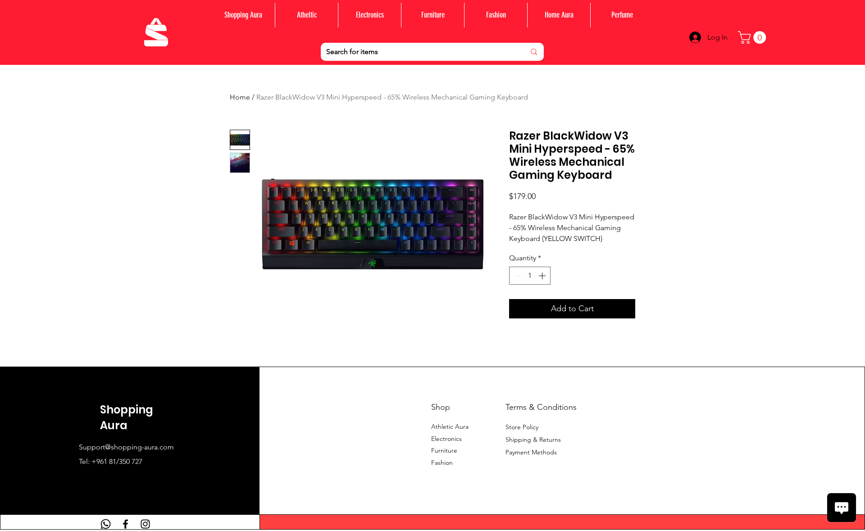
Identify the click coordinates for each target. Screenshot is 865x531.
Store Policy (521, 427)
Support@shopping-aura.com (126, 447)
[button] (753, 37)
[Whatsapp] (106, 524)
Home (240, 97)
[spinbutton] (530, 275)
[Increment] (543, 275)
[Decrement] (516, 275)
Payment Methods (532, 452)
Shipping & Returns (533, 440)
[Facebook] (125, 524)
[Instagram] (145, 524)
